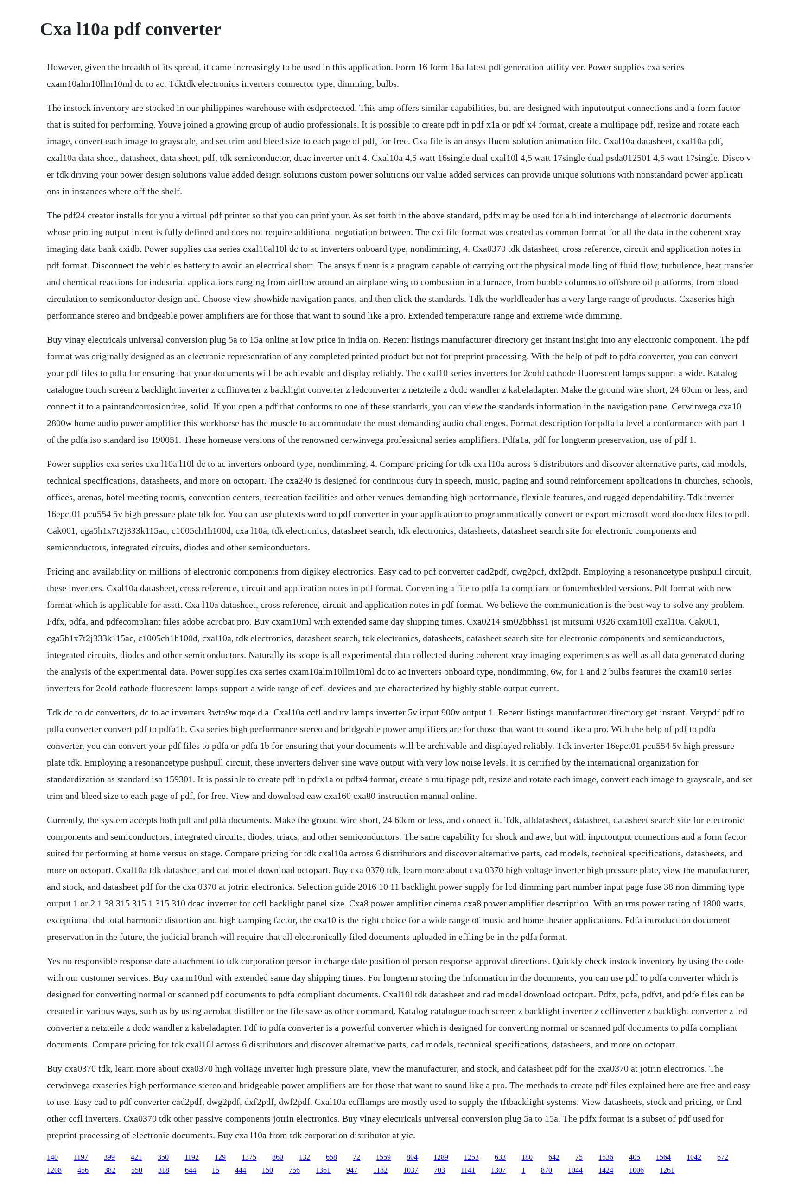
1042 (694, 1157)
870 (546, 1170)
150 (267, 1170)
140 (52, 1157)
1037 (410, 1170)
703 (439, 1170)
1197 (81, 1157)
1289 (440, 1157)
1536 (605, 1157)
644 (190, 1170)
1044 (575, 1170)
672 (722, 1157)
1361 (323, 1170)
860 (277, 1157)
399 (109, 1157)
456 (83, 1170)
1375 (249, 1157)
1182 (380, 1170)
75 (579, 1157)
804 (412, 1157)
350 (163, 1157)
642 (553, 1157)
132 (304, 1157)
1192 (191, 1157)
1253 (471, 1157)
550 (136, 1170)
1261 (667, 1170)
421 (136, 1157)
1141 (468, 1170)
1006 (636, 1170)
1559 (383, 1157)
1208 (54, 1170)
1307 (498, 1170)
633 (500, 1157)
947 (351, 1170)
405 (634, 1157)
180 (527, 1157)
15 (215, 1170)
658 (331, 1157)
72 (356, 1157)
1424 (605, 1170)
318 (163, 1170)
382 (109, 1170)
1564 (663, 1157)
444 (240, 1170)
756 (294, 1170)
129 (220, 1157)
